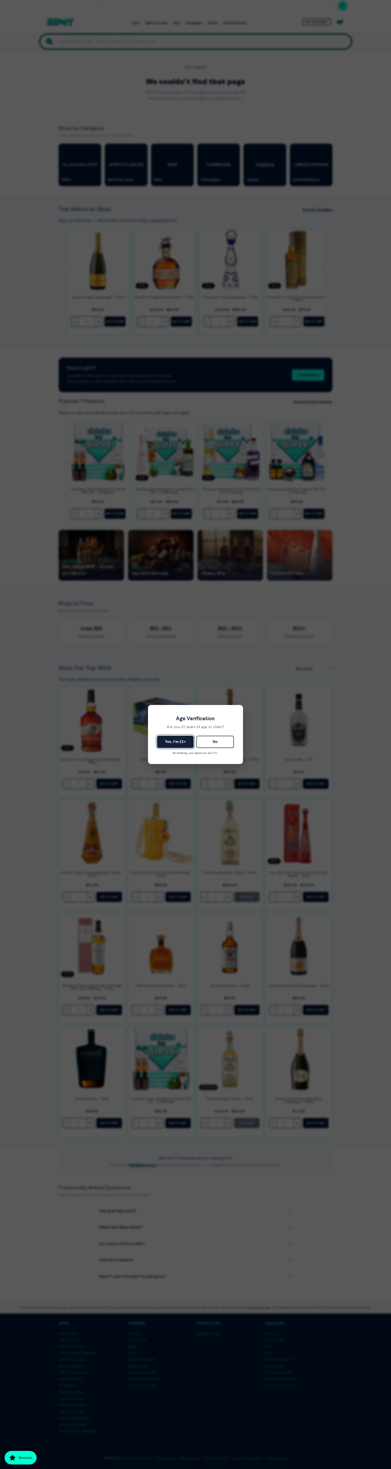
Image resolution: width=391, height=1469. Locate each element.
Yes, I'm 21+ (175, 742)
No (215, 742)
